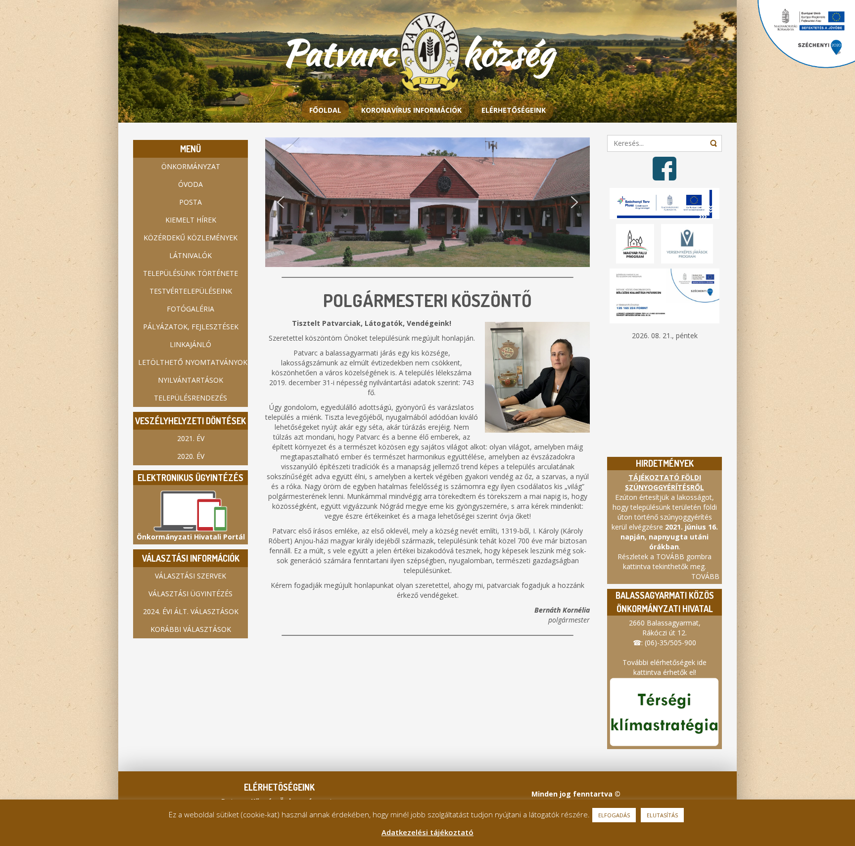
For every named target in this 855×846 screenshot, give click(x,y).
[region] (427, 202)
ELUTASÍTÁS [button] (662, 815)
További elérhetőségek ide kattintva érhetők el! (664, 667)
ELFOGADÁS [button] (614, 815)
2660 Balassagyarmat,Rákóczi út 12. (665, 627)
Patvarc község (426, 52)
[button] (280, 202)
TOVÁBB (705, 576)
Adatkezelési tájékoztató (427, 832)
